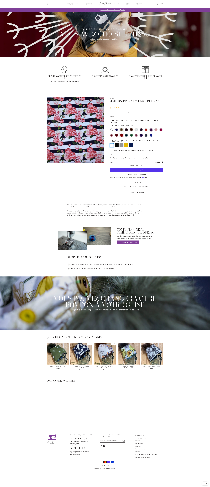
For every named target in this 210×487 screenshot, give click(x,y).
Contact (130, 4)
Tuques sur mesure (75, 4)
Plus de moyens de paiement (136, 174)
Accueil (112, 98)
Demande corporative (141, 438)
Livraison (137, 452)
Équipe (139, 4)
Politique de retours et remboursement (146, 454)
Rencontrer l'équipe (128, 242)
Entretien (138, 441)
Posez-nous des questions (136, 187)
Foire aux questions (140, 449)
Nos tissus (138, 446)
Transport (136, 183)
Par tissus (119, 4)
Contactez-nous (139, 435)
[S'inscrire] (123, 441)
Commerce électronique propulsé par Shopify (105, 468)
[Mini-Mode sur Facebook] (104, 446)
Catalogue (91, 4)
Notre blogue (139, 443)
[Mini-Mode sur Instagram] (101, 446)
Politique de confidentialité (142, 457)
